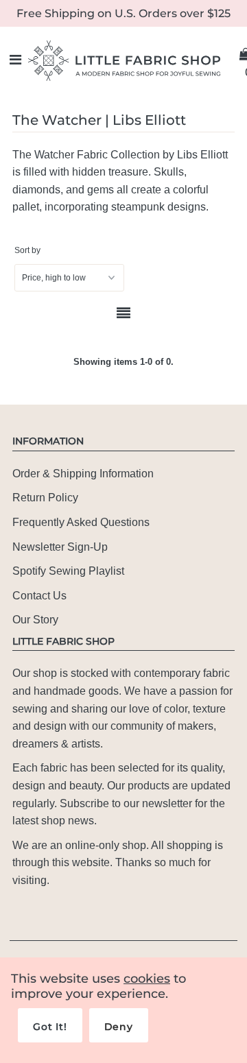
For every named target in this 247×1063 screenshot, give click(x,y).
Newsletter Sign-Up (60, 547)
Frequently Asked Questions (81, 522)
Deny (118, 1026)
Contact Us (39, 595)
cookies (147, 978)
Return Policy (45, 497)
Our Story (35, 619)
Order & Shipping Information (83, 473)
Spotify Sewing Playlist (68, 571)
